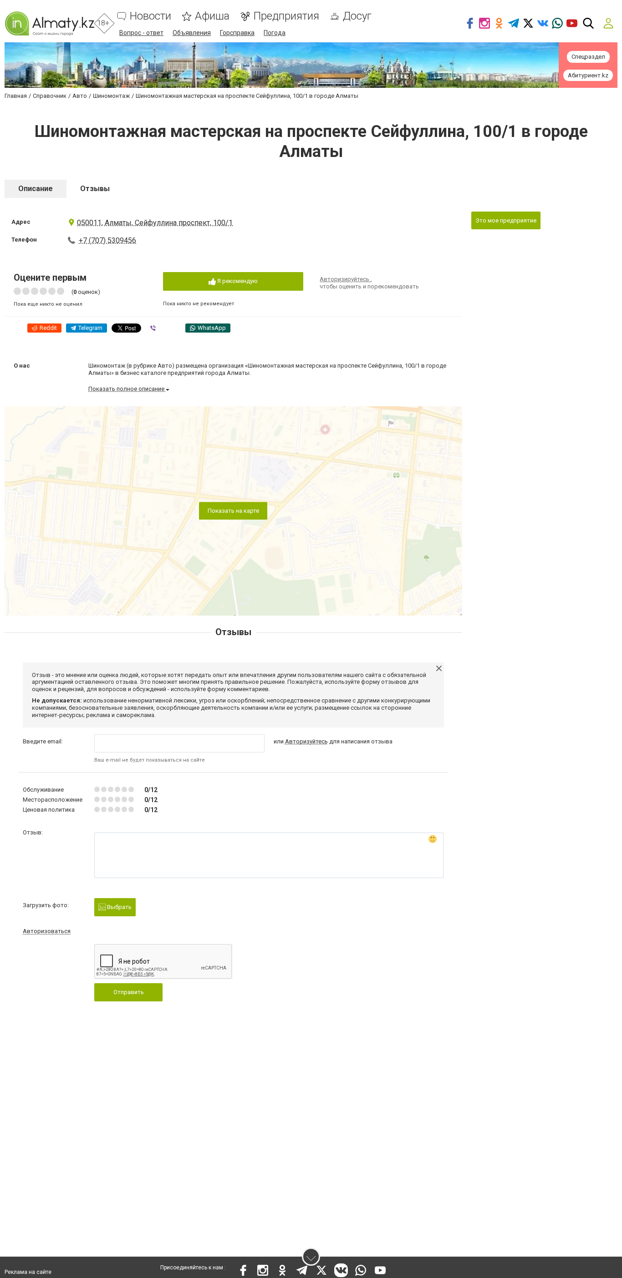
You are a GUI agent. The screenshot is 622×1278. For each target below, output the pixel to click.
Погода (275, 32)
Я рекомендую (237, 281)
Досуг (357, 16)
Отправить (128, 992)
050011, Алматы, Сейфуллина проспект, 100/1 (155, 222)
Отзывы (95, 188)
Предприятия (286, 16)
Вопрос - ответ (141, 32)
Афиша (212, 16)
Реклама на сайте (28, 1272)
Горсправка (237, 32)
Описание (35, 188)
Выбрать (119, 907)
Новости (150, 16)
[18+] (49, 23)
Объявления (192, 32)
